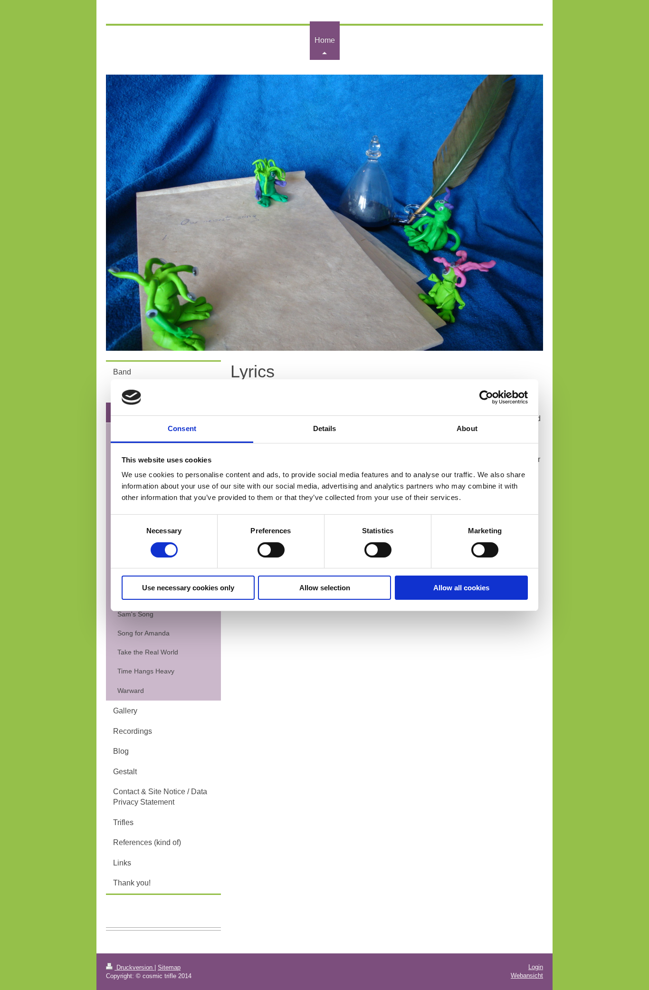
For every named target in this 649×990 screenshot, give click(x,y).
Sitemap (169, 967)
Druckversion (134, 967)
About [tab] (467, 428)
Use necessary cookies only (188, 588)
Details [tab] (324, 428)
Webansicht (527, 975)
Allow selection (324, 588)
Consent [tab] (182, 428)
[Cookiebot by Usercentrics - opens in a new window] (486, 397)
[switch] (271, 549)
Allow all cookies (461, 588)
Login (535, 967)
